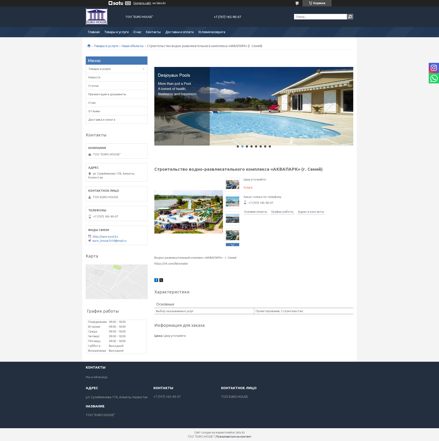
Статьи (93, 85)
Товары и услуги (116, 32)
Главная (94, 32)
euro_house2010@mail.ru (109, 240)
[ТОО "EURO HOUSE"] (103, 17)
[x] (161, 280)
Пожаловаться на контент (234, 436)
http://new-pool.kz (105, 236)
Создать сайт (142, 3)
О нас (137, 32)
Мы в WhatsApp (97, 377)
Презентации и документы (107, 94)
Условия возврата (211, 32)
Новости (94, 77)
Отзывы (94, 111)
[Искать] (350, 16)
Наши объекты (133, 46)
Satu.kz (240, 432)
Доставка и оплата (179, 32)
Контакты (153, 32)
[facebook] (156, 280)
